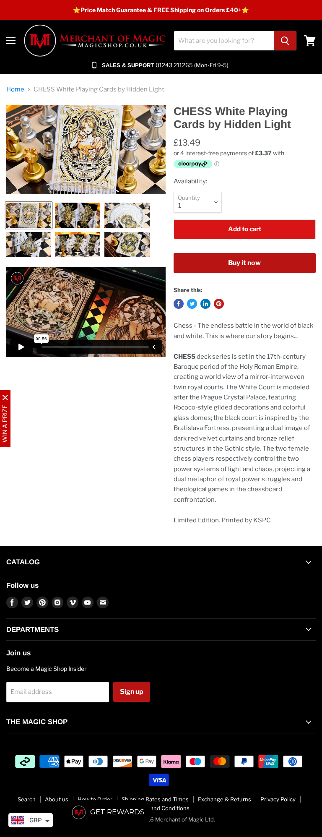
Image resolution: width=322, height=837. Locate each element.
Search (27, 799)
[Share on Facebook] (179, 304)
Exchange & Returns (224, 799)
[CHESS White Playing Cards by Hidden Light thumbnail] (28, 215)
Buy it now (244, 263)
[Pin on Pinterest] (219, 304)
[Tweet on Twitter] (192, 304)
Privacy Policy (278, 799)
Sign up (131, 692)
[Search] (285, 40)
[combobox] (224, 40)
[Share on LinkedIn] (205, 304)
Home (15, 89)
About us (56, 799)
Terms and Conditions (161, 808)
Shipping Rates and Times (155, 799)
